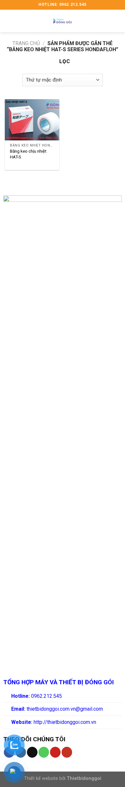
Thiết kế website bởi (62, 778)
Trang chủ (26, 43)
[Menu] (9, 21)
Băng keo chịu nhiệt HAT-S (28, 153)
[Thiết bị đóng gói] (62, 21)
